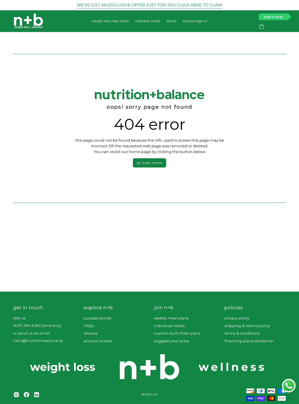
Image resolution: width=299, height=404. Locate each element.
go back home (149, 163)
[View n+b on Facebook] (26, 394)
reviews (91, 333)
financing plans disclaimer (249, 341)
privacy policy (236, 318)
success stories (98, 318)
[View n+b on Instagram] (16, 394)
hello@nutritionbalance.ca (38, 341)
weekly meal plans (171, 318)
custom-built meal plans (177, 333)
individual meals (169, 325)
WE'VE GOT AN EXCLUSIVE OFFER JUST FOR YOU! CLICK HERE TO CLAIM (149, 5)
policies (233, 308)
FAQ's (89, 325)
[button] (171, 21)
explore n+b (98, 308)
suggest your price (171, 341)
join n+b (164, 308)
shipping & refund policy (247, 325)
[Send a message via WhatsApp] (289, 386)
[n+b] (28, 21)
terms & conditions (242, 333)
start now (273, 17)
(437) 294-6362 (27, 325)
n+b (154, 394)
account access (98, 341)
